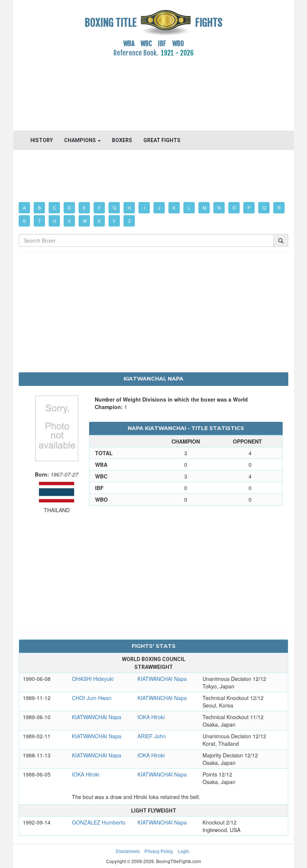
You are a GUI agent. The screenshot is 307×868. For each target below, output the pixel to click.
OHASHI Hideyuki (92, 678)
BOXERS (122, 140)
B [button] (39, 207)
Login (183, 851)
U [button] (54, 220)
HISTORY (41, 140)
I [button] (144, 207)
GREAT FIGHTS (161, 140)
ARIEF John (151, 736)
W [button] (85, 220)
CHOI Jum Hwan (92, 698)
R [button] (279, 207)
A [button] (24, 207)
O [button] (234, 207)
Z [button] (129, 220)
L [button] (189, 207)
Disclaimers (128, 851)
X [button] (99, 220)
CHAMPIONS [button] (80, 140)
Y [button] (114, 220)
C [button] (54, 207)
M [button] (204, 207)
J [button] (159, 207)
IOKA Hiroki (151, 717)
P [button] (248, 207)
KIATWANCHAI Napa (162, 678)
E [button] (84, 207)
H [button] (129, 207)
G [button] (114, 207)
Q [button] (264, 207)
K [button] (174, 207)
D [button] (69, 207)
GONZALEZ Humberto (98, 822)
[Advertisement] (153, 89)
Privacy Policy (159, 851)
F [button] (99, 207)
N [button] (219, 207)
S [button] (24, 220)
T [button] (39, 220)
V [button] (69, 220)
